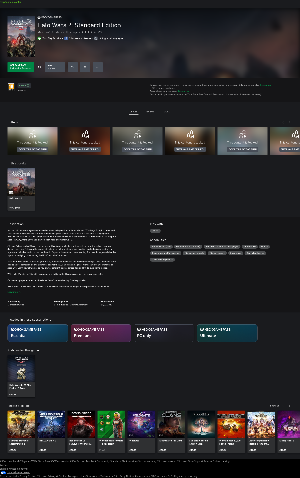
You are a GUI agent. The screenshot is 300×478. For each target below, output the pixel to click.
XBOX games (24, 461)
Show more (13, 291)
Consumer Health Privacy (13, 476)
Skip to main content (11, 1)
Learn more (265, 84)
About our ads (142, 476)
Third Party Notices (124, 476)
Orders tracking (221, 461)
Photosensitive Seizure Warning (139, 461)
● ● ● (97, 67)
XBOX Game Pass (40, 461)
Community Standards (109, 461)
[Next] (289, 122)
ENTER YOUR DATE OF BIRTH (32, 149)
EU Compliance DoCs (162, 476)
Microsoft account (166, 461)
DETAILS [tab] (133, 111)
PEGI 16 (22, 85)
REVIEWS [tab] (150, 111)
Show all (274, 405)
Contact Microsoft (37, 476)
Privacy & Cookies (58, 476)
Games (4, 464)
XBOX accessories (59, 461)
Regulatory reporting (185, 476)
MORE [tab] (166, 111)
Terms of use (93, 476)
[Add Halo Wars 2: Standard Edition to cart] (85, 67)
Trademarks (106, 476)
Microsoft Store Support (190, 461)
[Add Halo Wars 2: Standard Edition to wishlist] (73, 67)
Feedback (91, 461)
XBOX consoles (8, 461)
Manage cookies (77, 476)
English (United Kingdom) (14, 468)
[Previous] (283, 122)
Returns (208, 461)
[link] (21, 189)
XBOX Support (77, 461)
